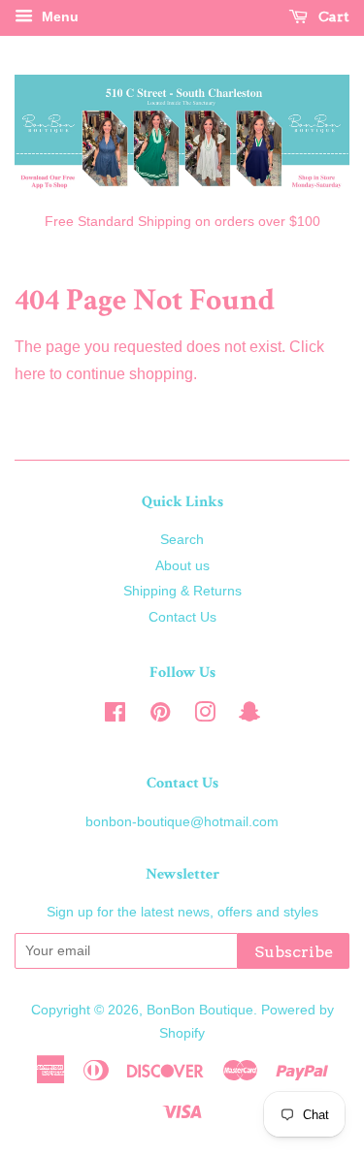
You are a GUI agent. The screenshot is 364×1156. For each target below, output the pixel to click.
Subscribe (293, 952)
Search (182, 539)
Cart (332, 16)
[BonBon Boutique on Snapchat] (249, 716)
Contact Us (182, 617)
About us (182, 566)
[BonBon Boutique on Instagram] (204, 716)
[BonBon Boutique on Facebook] (115, 716)
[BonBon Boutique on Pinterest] (160, 716)
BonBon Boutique (200, 1010)
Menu (58, 16)
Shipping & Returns (182, 591)
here (30, 374)
